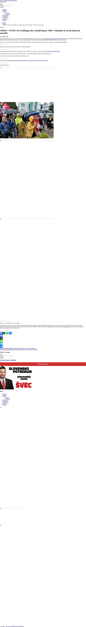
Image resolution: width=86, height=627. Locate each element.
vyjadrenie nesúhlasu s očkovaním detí (50, 38)
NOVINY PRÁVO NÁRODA (8, 360)
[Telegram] (8, 333)
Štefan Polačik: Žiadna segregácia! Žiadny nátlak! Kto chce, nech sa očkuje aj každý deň (19, 349)
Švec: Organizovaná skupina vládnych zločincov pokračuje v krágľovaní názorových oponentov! (27, 60)
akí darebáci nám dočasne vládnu (53, 51)
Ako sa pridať (6, 17)
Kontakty (5, 20)
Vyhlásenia (5, 16)
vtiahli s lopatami (63, 42)
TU (65, 39)
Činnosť (7, 13)
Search (1, 4)
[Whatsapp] (6, 333)
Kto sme (4, 9)
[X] (3, 333)
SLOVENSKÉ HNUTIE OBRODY (16, 626)
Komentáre (7, 14)
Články (4, 11)
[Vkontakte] (10, 333)
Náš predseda (5, 15)
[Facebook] (1, 333)
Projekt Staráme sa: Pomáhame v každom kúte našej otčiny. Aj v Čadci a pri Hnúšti (17, 348)
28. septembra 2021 (4, 36)
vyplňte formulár (66, 326)
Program (4, 19)
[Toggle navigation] (0, 3)
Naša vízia (5, 10)
